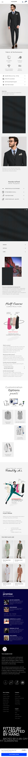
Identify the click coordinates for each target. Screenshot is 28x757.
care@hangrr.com (19, 615)
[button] (14, 26)
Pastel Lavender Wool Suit (8, 583)
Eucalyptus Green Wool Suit (21, 560)
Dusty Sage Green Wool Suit (9, 560)
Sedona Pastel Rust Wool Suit (21, 583)
